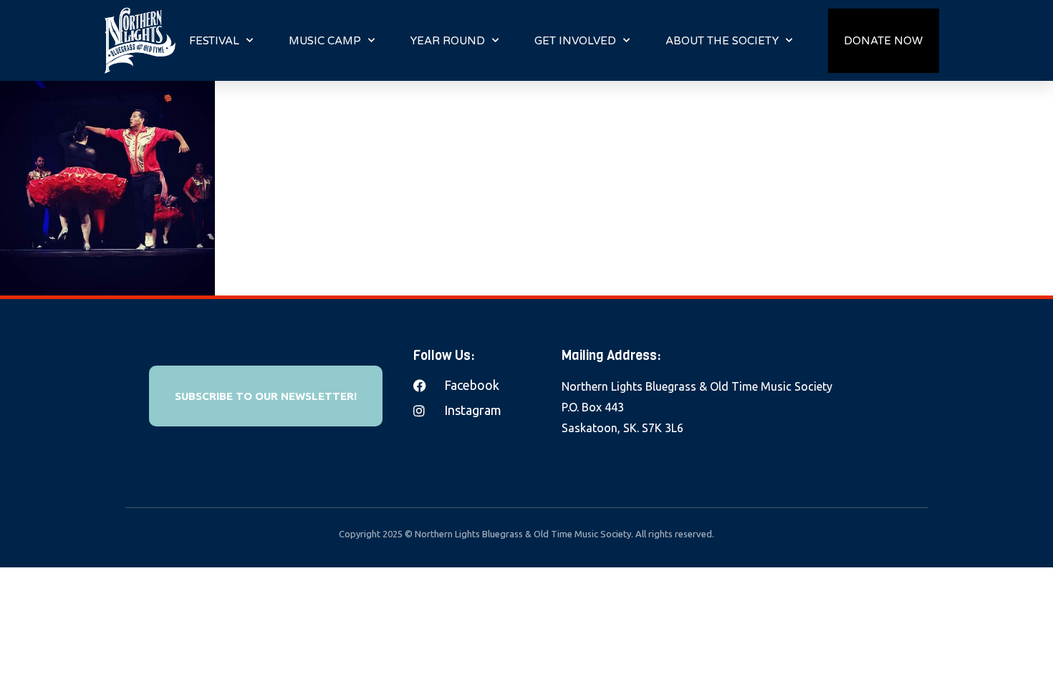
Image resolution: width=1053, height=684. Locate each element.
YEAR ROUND (447, 40)
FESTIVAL (214, 40)
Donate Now (883, 40)
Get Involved (575, 40)
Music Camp (325, 40)
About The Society (722, 40)
